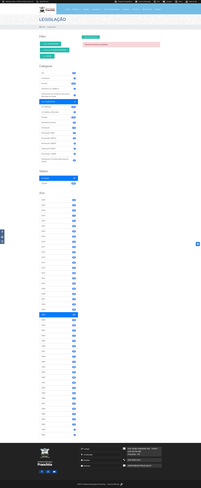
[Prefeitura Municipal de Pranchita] (48, 9)
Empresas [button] (96, 9)
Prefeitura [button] (75, 9)
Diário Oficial (147, 9)
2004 (46, 56)
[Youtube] (2, 236)
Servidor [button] (136, 9)
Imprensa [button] (125, 9)
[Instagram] (2, 241)
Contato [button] (157, 9)
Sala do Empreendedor (111, 9)
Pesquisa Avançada (91, 37)
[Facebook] (2, 231)
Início (68, 9)
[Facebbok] (41, 471)
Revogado (49, 44)
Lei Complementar (54, 50)
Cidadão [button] (86, 9)
